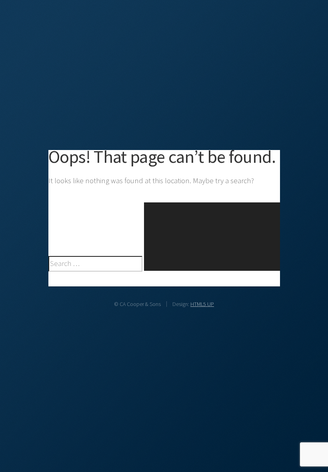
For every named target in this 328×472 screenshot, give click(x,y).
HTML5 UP (202, 304)
